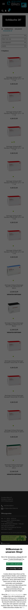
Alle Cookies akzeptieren (14, 564)
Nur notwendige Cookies (14, 568)
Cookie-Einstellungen (15, 559)
